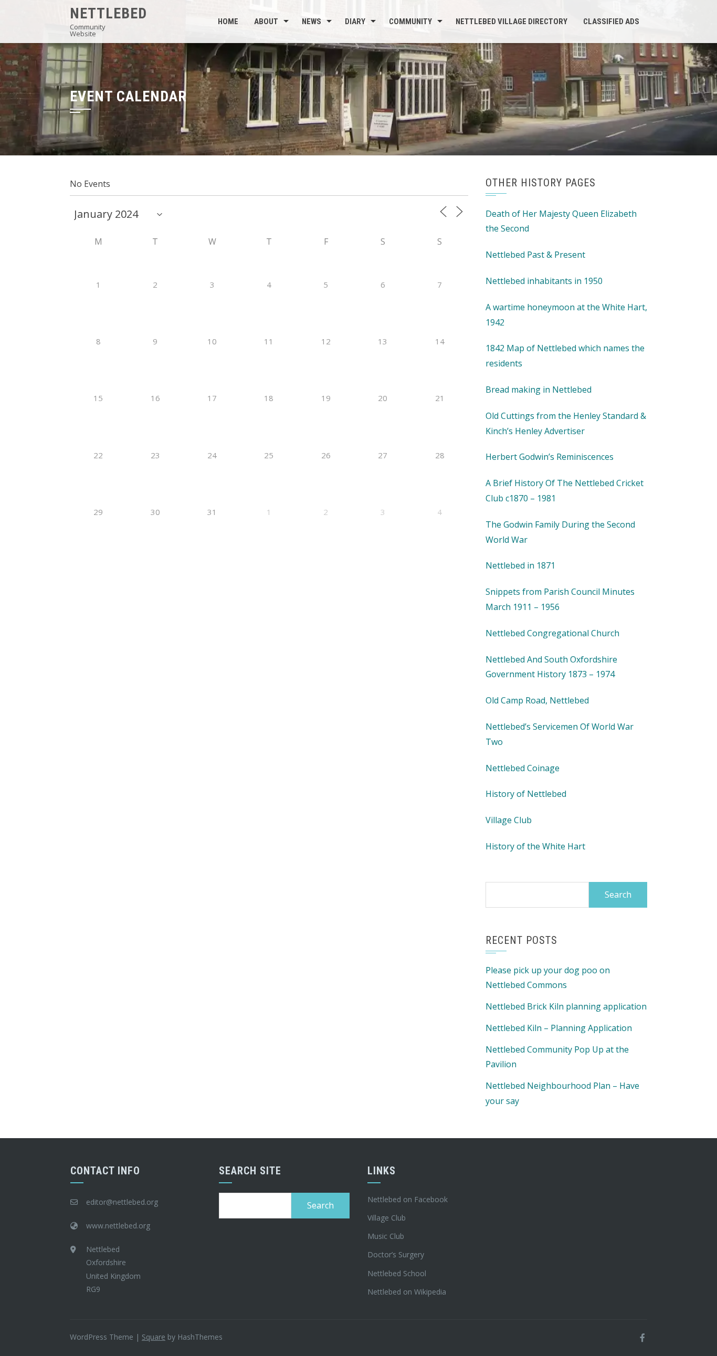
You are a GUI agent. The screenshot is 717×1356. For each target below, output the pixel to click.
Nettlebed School (396, 1273)
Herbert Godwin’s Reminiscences (550, 456)
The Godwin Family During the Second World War (560, 532)
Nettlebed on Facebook (407, 1199)
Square (153, 1337)
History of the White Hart (535, 846)
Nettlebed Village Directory (511, 21)
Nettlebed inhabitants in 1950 (544, 281)
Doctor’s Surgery (395, 1254)
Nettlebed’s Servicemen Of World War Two (560, 734)
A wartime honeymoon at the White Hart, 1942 (566, 314)
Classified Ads (611, 21)
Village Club (509, 820)
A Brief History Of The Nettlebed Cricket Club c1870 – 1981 (565, 490)
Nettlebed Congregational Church (552, 633)
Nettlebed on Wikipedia (406, 1292)
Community (410, 21)
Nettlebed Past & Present (535, 254)
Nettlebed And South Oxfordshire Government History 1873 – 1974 (551, 667)
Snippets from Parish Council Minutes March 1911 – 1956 (560, 599)
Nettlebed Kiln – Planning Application (559, 1028)
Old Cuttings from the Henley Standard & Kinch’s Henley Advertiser (566, 423)
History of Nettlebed (526, 794)
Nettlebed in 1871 (520, 565)
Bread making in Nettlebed (539, 389)
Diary (355, 21)
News (311, 21)
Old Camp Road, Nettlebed (537, 700)
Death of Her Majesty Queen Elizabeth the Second (561, 221)
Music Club (385, 1236)
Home (228, 21)
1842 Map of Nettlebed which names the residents (565, 355)
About (266, 21)
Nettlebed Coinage (523, 768)
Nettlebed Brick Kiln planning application (566, 1006)
